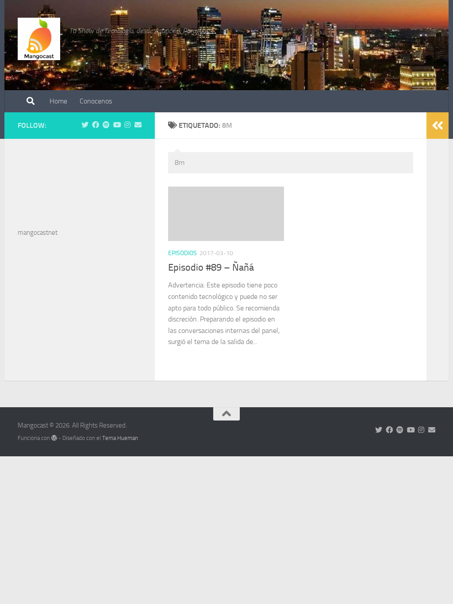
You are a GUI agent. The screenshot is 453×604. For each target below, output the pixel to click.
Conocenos (96, 101)
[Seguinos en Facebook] (95, 125)
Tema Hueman (120, 438)
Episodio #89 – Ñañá (211, 267)
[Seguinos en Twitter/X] (84, 125)
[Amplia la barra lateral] (437, 125)
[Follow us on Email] (138, 125)
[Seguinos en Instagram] (127, 125)
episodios (182, 253)
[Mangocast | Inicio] (39, 39)
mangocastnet (38, 233)
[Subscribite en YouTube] (116, 125)
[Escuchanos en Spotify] (106, 125)
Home (58, 101)
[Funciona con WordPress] (54, 438)
